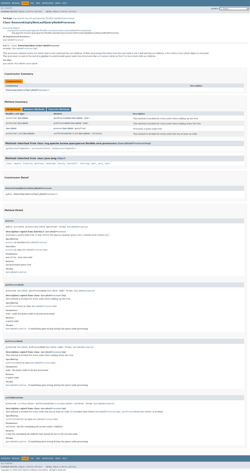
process (58, 128)
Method (38, 12)
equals (17, 163)
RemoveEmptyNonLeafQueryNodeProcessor (26, 90)
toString (84, 163)
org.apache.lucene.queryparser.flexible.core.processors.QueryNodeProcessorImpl (49, 30)
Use (32, 3)
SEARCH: (215, 9)
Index (58, 3)
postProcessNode (62, 118)
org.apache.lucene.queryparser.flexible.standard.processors (44, 18)
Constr (29, 12)
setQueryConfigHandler (64, 148)
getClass (39, 163)
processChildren (41, 148)
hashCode (50, 163)
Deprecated (47, 3)
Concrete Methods (58, 109)
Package (16, 3)
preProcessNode (62, 123)
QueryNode (23, 118)
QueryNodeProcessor (13, 40)
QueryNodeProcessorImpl (25, 48)
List (20, 133)
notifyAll (72, 163)
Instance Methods (34, 109)
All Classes (7, 8)
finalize (27, 163)
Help (64, 3)
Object (61, 158)
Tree (38, 3)
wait (93, 163)
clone (8, 163)
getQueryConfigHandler (18, 148)
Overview (5, 3)
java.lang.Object (11, 28)
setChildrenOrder (63, 133)
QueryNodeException (77, 227)
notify (61, 163)
